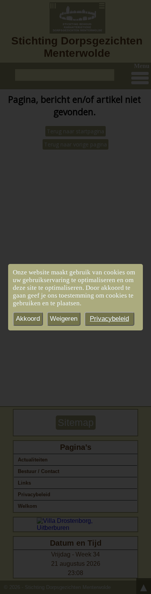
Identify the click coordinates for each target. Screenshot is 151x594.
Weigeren (63, 318)
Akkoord (28, 318)
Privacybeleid (109, 318)
